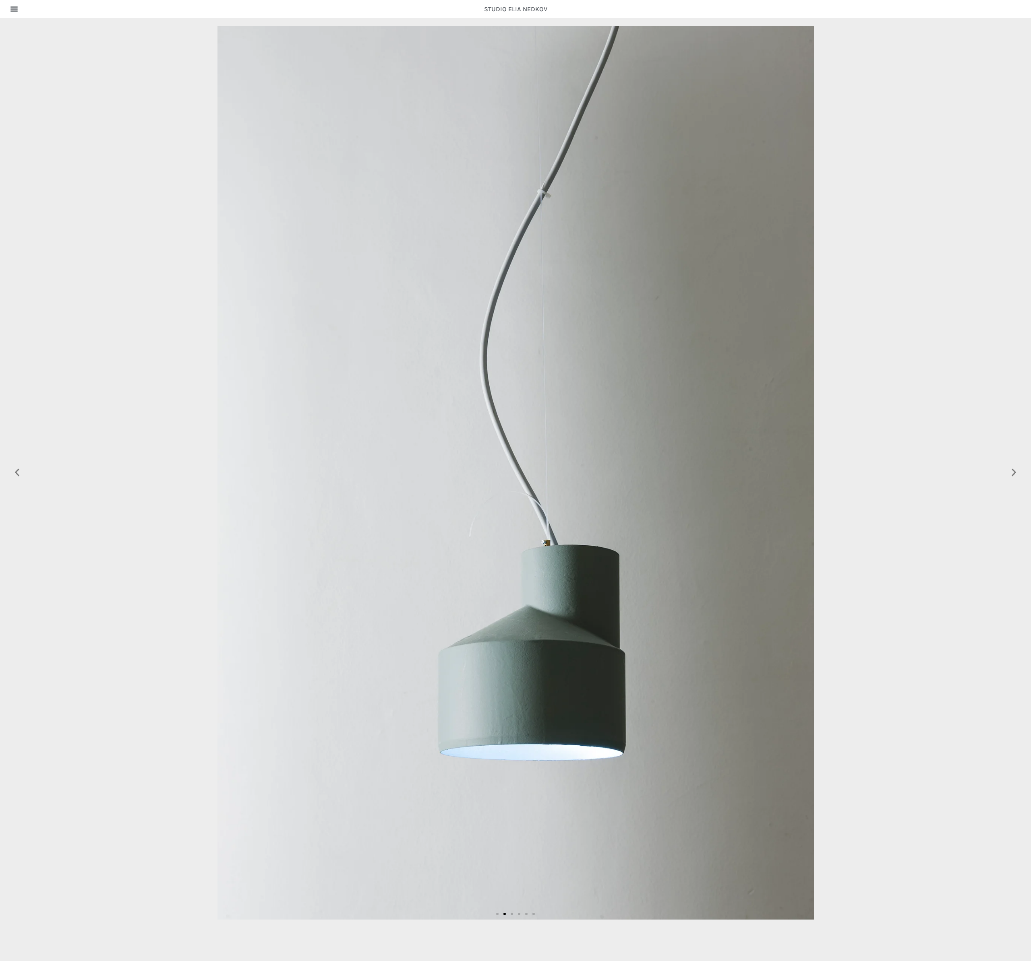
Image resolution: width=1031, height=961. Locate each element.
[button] (14, 9)
